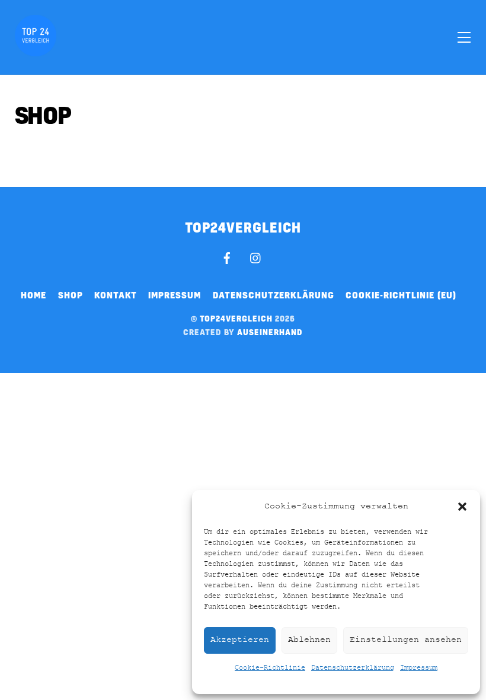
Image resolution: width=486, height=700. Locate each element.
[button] (462, 507)
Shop (70, 295)
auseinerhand (270, 332)
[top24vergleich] (35, 51)
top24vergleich (236, 318)
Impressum (418, 668)
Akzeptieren (239, 640)
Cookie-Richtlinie (270, 668)
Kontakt (115, 295)
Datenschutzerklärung (352, 668)
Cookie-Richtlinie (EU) (401, 295)
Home (33, 295)
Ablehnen (309, 640)
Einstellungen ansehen (406, 640)
